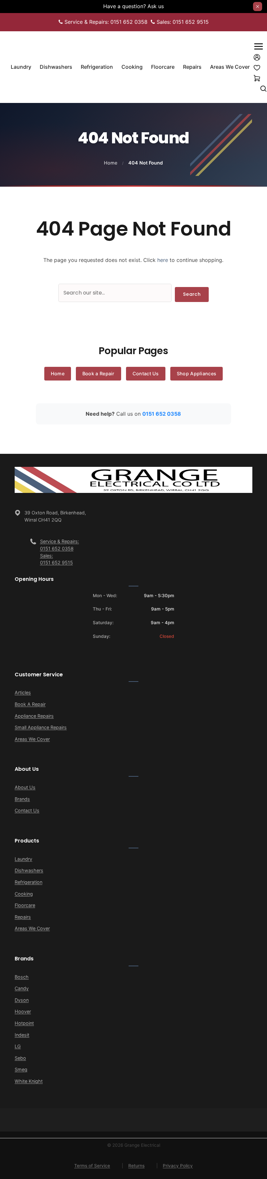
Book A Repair (30, 704)
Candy (22, 988)
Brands (22, 799)
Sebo (20, 1058)
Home (110, 162)
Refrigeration (28, 882)
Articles (23, 692)
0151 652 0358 (161, 413)
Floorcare (25, 905)
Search (192, 294)
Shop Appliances (197, 373)
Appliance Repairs (34, 716)
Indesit (22, 1035)
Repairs (23, 917)
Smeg (21, 1069)
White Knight (29, 1081)
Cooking (24, 894)
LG (18, 1046)
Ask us (156, 6)
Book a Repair (98, 373)
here (162, 260)
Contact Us (146, 373)
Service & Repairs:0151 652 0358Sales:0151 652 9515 (59, 552)
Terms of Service (92, 1165)
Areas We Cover (32, 739)
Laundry (23, 859)
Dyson (22, 1000)
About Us (25, 787)
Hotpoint (24, 1023)
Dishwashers (29, 870)
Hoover (23, 1011)
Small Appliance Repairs (41, 727)
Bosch (22, 977)
